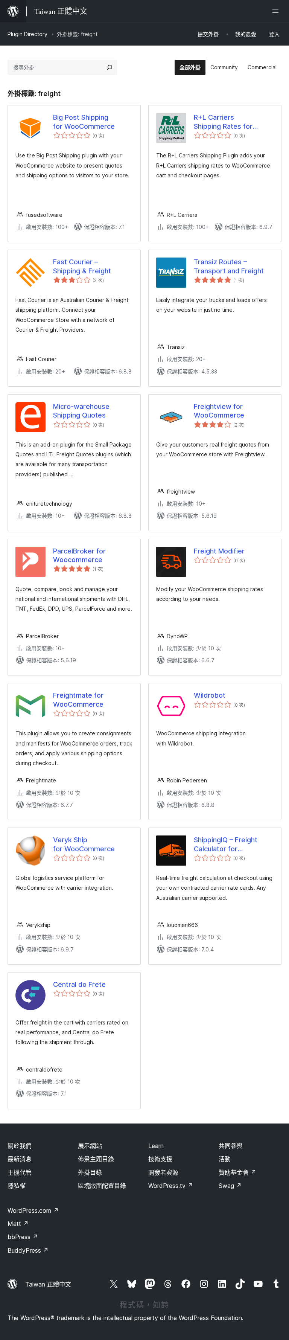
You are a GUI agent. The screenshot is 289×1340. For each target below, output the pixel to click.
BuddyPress (28, 1250)
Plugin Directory (27, 34)
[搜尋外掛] (109, 67)
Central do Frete (79, 984)
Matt (18, 1223)
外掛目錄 (90, 1172)
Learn (156, 1145)
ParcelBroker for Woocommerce (79, 555)
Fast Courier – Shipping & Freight (82, 266)
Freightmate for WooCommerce (78, 699)
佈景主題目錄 (96, 1159)
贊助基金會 (237, 1172)
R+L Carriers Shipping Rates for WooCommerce (223, 122)
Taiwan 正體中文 (48, 1284)
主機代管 (20, 1172)
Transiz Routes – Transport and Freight (229, 266)
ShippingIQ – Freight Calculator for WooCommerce (225, 844)
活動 (225, 1159)
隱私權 (17, 1185)
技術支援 (160, 1159)
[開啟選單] (277, 11)
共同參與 (231, 1145)
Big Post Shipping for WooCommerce (84, 121)
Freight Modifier (219, 551)
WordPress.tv (170, 1185)
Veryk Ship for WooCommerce (84, 844)
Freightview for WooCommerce (219, 410)
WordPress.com (33, 1210)
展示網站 (90, 1145)
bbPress (23, 1237)
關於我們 (20, 1145)
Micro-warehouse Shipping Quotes (81, 410)
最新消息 (20, 1159)
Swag (230, 1185)
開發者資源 (163, 1172)
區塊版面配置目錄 (102, 1185)
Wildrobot (209, 695)
